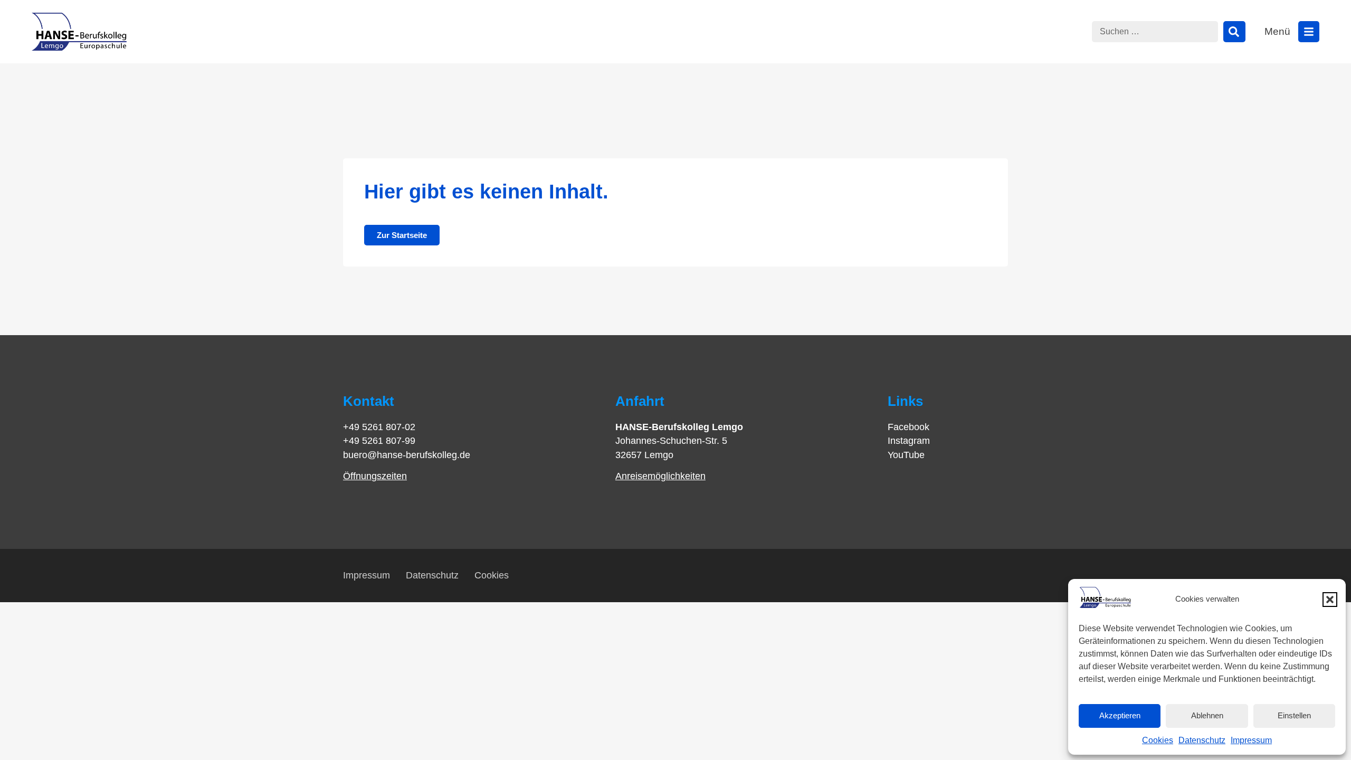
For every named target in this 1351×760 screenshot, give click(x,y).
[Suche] (1234, 31)
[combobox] (1155, 31)
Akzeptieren (1119, 715)
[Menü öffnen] (1308, 31)
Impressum (1251, 740)
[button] (1330, 599)
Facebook (908, 427)
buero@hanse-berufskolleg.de (406, 455)
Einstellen (1294, 715)
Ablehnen (1207, 715)
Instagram (909, 440)
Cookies (1157, 740)
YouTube (906, 455)
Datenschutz (1201, 740)
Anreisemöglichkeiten (660, 476)
